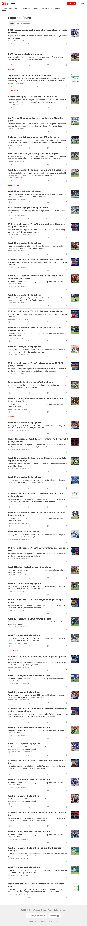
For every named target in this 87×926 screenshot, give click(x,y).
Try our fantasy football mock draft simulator (29, 75)
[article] (43, 37)
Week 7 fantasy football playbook (24, 744)
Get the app (54, 915)
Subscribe (71, 4)
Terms (50, 910)
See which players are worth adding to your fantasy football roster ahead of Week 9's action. (37, 679)
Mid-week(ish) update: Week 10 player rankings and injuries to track (37, 601)
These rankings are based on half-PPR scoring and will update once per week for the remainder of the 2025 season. (38, 386)
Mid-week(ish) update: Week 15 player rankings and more (35, 311)
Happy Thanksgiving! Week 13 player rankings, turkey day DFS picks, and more (38, 440)
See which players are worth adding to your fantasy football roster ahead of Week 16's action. (37, 282)
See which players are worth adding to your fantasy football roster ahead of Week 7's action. (37, 783)
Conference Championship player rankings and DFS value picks (35, 119)
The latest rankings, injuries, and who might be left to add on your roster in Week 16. (37, 263)
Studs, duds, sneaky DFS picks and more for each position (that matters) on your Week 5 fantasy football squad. (37, 854)
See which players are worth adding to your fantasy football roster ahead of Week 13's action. (37, 464)
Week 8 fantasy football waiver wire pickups (29, 727)
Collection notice (60, 910)
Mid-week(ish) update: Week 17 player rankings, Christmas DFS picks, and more (36, 225)
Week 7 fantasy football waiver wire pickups (29, 779)
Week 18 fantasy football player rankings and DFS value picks (37, 170)
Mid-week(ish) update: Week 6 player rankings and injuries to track (37, 813)
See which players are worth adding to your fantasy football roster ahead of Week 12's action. (37, 519)
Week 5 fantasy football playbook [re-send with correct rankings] (34, 849)
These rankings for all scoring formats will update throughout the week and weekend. (37, 211)
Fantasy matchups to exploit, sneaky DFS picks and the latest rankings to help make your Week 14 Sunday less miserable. (36, 350)
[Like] (9, 254)
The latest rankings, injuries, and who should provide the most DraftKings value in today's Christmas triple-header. (37, 230)
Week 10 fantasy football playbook (24, 583)
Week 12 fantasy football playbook (24, 477)
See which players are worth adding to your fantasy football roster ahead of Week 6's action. (37, 835)
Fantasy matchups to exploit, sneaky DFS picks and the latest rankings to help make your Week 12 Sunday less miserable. (36, 426)
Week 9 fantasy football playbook (24, 635)
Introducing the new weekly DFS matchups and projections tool (36, 885)
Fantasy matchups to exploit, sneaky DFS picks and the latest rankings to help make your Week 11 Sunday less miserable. (36, 535)
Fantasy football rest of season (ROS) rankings (30, 382)
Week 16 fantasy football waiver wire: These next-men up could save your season (35, 277)
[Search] (76, 23)
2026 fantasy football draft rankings (25, 54)
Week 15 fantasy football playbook (24, 295)
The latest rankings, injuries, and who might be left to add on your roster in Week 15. (37, 315)
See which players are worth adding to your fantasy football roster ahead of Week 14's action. (37, 405)
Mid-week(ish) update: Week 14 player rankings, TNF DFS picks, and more (35, 364)
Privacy (44, 910)
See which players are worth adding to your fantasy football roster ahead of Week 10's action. (37, 623)
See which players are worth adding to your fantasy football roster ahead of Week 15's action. (37, 334)
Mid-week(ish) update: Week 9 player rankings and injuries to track (37, 657)
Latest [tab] (12, 24)
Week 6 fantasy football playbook (24, 796)
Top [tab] (17, 24)
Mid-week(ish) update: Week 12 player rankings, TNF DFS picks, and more (35, 494)
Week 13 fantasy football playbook (24, 422)
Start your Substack (37, 915)
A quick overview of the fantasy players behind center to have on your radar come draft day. (37, 37)
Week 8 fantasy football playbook (24, 692)
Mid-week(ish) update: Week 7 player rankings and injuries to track (37, 761)
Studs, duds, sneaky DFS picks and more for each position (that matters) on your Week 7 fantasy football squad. (37, 748)
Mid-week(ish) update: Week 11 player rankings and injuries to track (38, 549)
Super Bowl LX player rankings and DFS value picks (32, 97)
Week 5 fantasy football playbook (24, 867)
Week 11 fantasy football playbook (24, 531)
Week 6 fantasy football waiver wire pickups (29, 831)
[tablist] (19, 23)
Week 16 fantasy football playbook (24, 243)
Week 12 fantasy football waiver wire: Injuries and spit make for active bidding (36, 513)
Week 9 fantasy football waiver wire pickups (29, 675)
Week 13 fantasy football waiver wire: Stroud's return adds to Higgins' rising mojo (37, 459)
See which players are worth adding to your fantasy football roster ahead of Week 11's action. (37, 571)
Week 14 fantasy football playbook (24, 347)
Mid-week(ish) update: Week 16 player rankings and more (35, 259)
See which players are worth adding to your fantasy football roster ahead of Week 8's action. (37, 731)
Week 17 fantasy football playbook (24, 191)
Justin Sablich (19, 40)
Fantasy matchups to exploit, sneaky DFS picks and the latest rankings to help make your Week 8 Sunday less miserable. (36, 639)
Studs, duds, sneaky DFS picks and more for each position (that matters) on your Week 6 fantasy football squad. (37, 800)
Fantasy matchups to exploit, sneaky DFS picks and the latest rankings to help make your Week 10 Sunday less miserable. (36, 587)
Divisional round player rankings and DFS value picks (33, 137)
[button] (4, 8)
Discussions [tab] (25, 24)
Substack (32, 921)
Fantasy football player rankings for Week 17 (29, 207)
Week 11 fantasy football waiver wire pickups (29, 567)
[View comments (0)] (29, 65)
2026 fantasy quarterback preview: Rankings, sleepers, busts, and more (37, 31)
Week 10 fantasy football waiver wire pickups (29, 619)
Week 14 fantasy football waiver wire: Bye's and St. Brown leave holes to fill (35, 399)
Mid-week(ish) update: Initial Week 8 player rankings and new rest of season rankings (37, 709)
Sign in (81, 3)
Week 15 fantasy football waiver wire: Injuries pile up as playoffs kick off (34, 328)
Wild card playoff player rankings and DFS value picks (34, 153)
